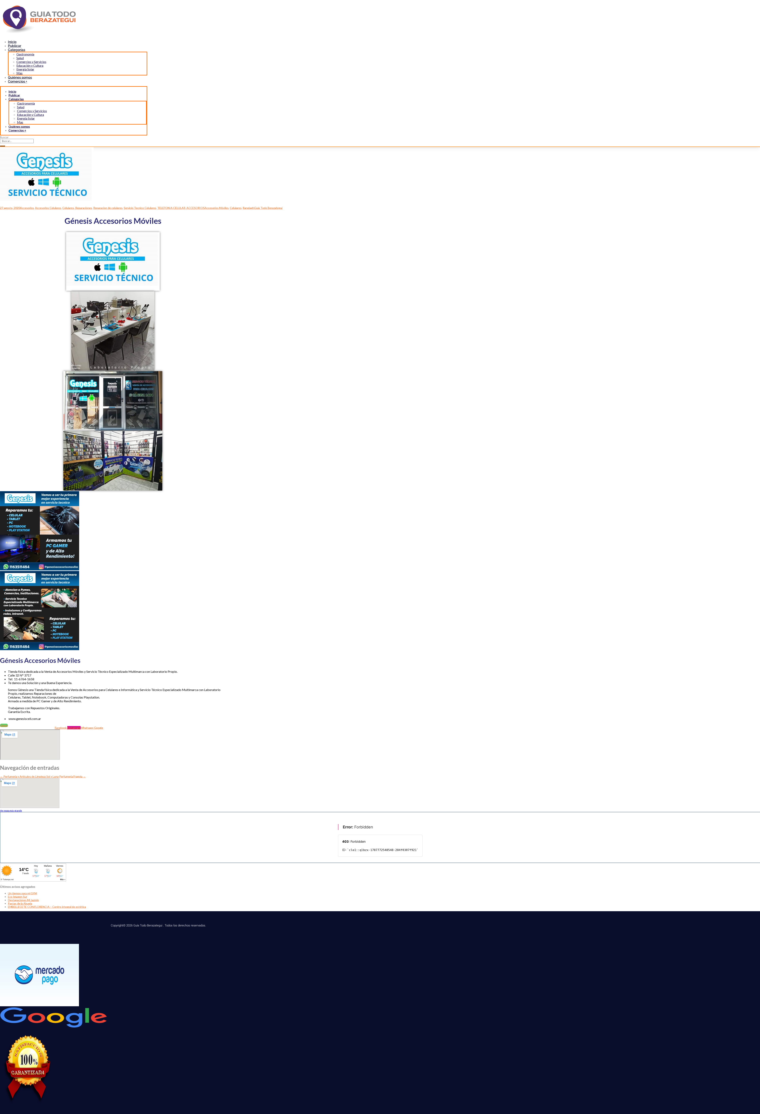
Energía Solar (25, 69)
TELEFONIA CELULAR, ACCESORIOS (181, 208)
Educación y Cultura (29, 65)
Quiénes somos (19, 126)
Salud (20, 58)
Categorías (16, 50)
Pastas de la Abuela (20, 903)
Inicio (12, 91)
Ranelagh (248, 208)
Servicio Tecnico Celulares (140, 208)
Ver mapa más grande (11, 810)
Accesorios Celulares (48, 208)
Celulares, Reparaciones (77, 208)
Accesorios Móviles (217, 208)
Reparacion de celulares (108, 208)
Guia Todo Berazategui (268, 208)
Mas (20, 122)
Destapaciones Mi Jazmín (23, 900)
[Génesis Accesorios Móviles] (47, 204)
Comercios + (17, 81)
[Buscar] (2, 146)
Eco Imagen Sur (17, 896)
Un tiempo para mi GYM (22, 893)
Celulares (235, 208)
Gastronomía (25, 54)
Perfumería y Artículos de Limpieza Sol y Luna (29, 776)
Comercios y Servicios (31, 62)
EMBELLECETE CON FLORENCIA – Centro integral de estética (47, 906)
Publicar (14, 95)
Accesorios (27, 208)
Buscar (4, 137)
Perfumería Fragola (72, 776)
